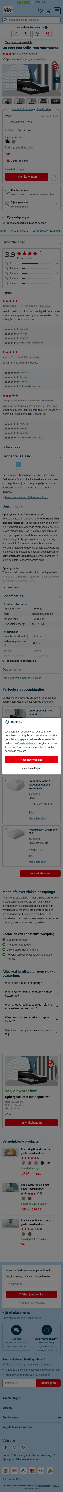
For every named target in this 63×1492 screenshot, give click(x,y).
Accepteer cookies (31, 759)
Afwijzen (10, 747)
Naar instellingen (31, 768)
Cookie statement (27, 743)
